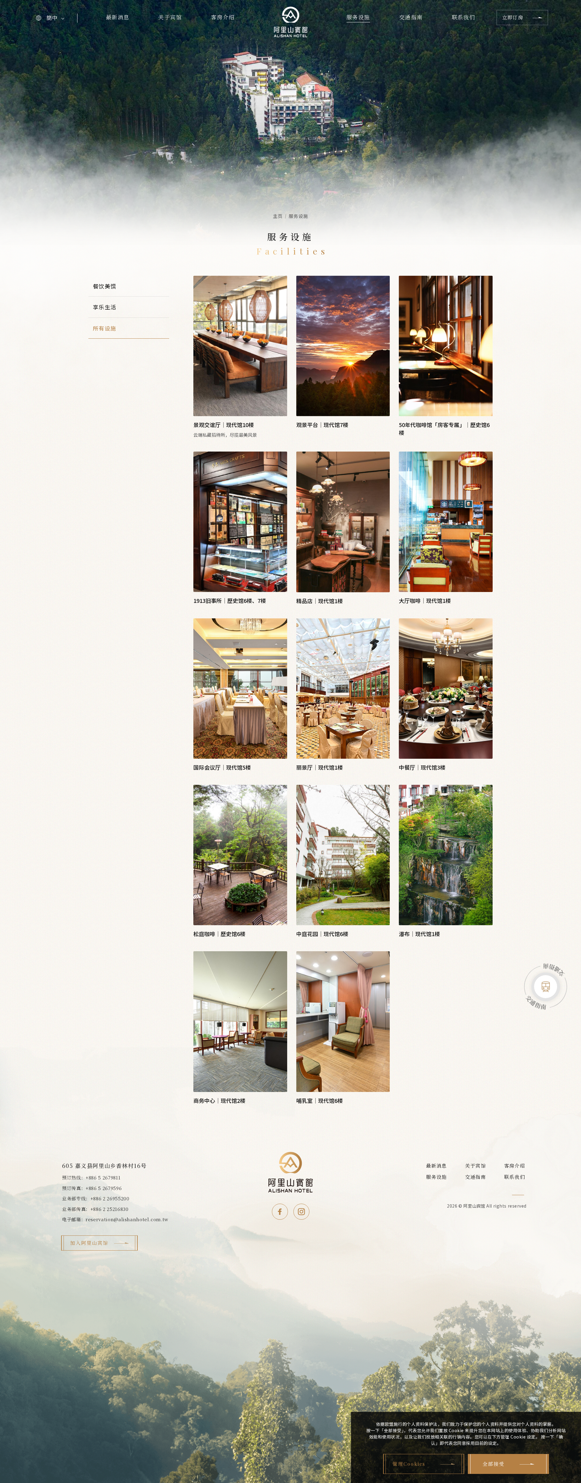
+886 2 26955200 (110, 1198)
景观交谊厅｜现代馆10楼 (223, 425)
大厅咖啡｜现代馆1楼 (425, 600)
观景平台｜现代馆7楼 (322, 425)
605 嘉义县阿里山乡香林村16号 (104, 1165)
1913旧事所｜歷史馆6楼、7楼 (229, 600)
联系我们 (463, 17)
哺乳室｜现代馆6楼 (319, 1100)
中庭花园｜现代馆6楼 (322, 934)
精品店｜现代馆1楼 (319, 601)
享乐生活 (105, 307)
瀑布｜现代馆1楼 (419, 934)
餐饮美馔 (105, 286)
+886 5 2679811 (103, 1177)
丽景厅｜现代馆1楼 (319, 767)
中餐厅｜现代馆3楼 (422, 767)
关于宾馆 (170, 17)
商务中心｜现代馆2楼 (219, 1100)
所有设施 (105, 328)
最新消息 (118, 17)
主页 (278, 216)
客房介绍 (223, 17)
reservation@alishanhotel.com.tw (127, 1219)
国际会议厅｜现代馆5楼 (222, 767)
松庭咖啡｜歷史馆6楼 (219, 934)
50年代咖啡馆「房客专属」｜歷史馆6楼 (444, 428)
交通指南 (411, 17)
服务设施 (358, 17)
